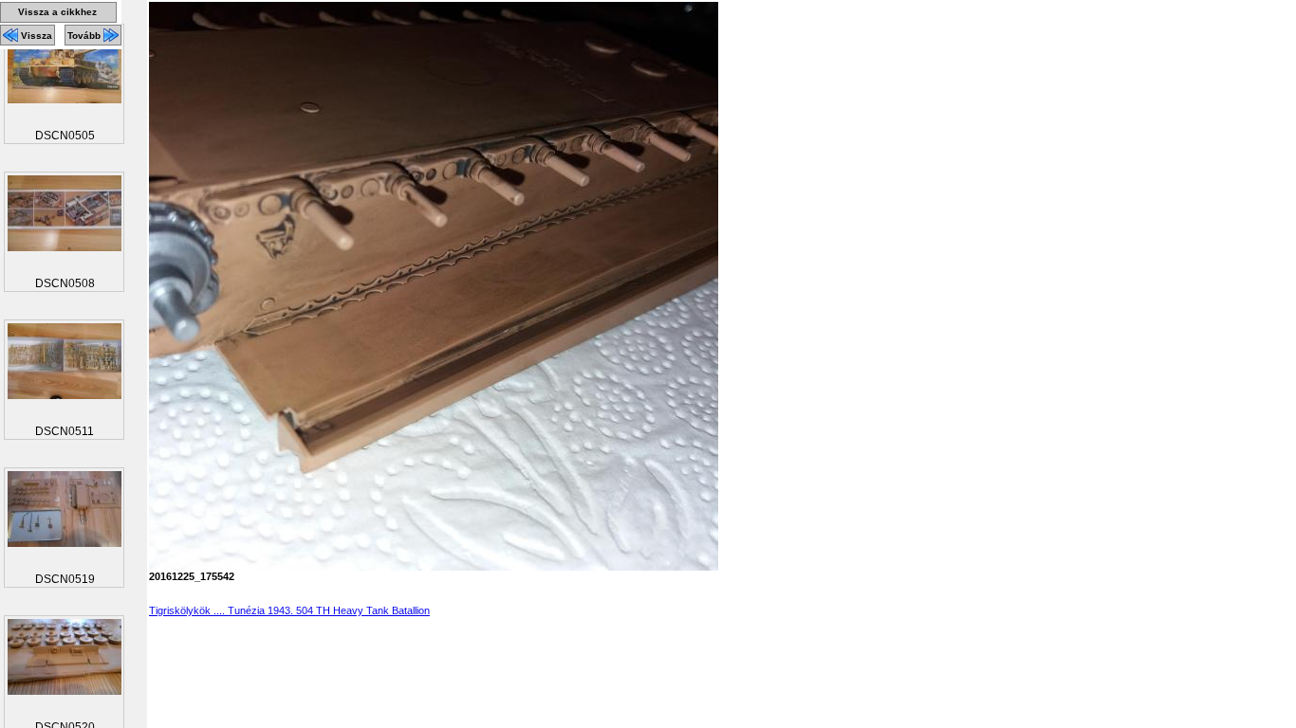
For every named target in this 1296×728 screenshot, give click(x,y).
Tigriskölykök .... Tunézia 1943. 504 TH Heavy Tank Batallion (289, 610)
